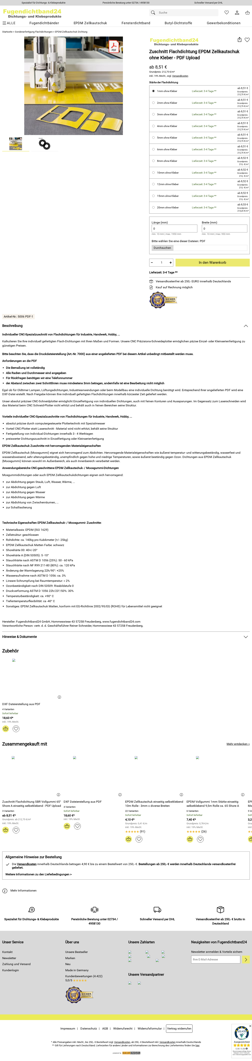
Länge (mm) (160, 222)
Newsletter (9, 958)
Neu (68, 964)
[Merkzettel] (226, 12)
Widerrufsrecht (122, 1028)
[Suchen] (154, 12)
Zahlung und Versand (16, 964)
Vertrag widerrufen (179, 1028)
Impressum (67, 1028)
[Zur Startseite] (32, 12)
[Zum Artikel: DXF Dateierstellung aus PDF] (32, 679)
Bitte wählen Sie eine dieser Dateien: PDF (178, 241)
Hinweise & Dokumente (19, 637)
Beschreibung (12, 326)
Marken (70, 958)
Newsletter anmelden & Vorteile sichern (216, 952)
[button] (239, 40)
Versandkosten (180, 75)
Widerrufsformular (150, 1028)
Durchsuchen (162, 248)
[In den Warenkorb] (5, 728)
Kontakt (7, 952)
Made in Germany (77, 970)
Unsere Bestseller (76, 952)
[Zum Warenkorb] (247, 12)
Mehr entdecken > (238, 744)
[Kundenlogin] (237, 12)
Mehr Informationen (23, 890)
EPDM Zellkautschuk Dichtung (71, 31)
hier (197, 1045)
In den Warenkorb (212, 262)
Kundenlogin (10, 970)
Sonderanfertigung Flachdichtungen (34, 31)
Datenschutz (88, 1028)
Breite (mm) (209, 222)
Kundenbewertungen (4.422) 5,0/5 (84, 978)
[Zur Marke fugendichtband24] (174, 41)
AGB (105, 1028)
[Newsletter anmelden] (246, 959)
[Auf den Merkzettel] (247, 40)
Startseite (7, 31)
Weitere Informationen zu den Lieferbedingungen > (38, 874)
